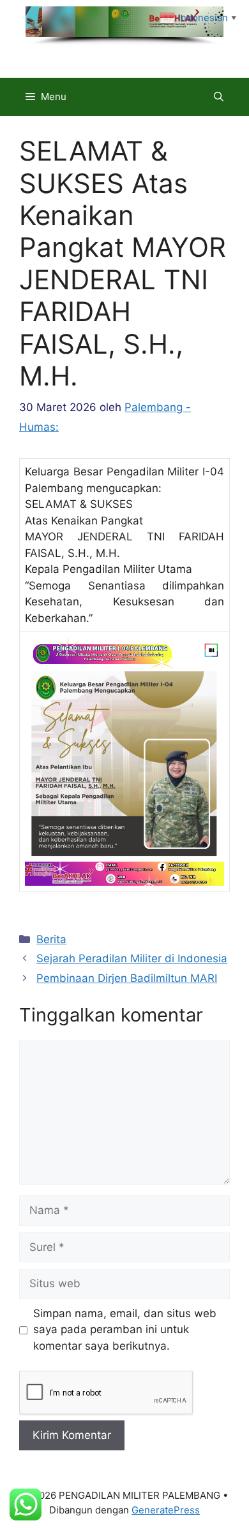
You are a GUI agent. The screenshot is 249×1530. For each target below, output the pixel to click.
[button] (218, 97)
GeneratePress (166, 1510)
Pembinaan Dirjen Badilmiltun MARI (126, 978)
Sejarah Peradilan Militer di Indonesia (131, 958)
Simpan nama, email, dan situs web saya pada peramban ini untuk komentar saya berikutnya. (124, 1329)
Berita (51, 939)
